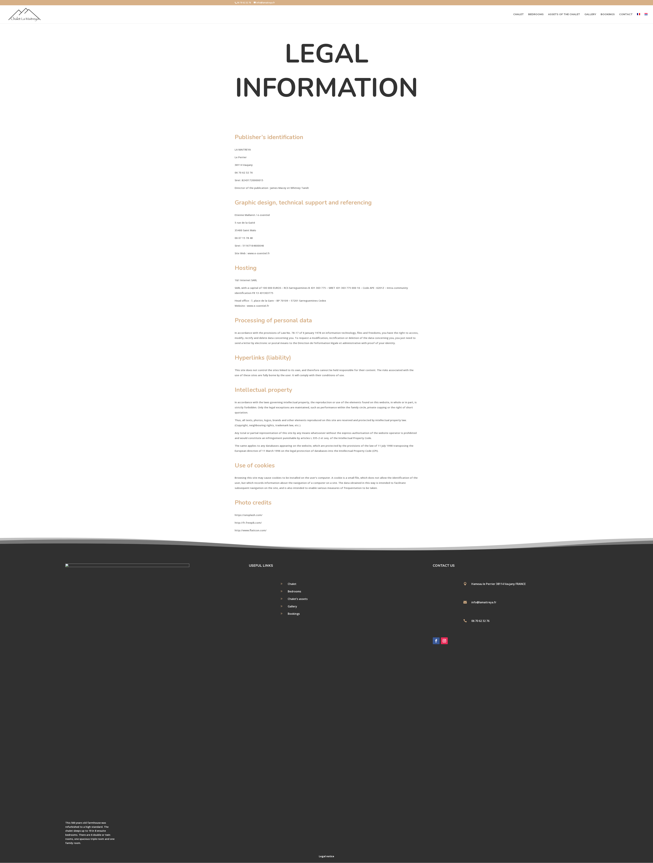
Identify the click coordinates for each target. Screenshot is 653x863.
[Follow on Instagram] (444, 640)
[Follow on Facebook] (436, 640)
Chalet (518, 14)
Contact (626, 14)
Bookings (608, 14)
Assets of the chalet (564, 14)
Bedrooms (536, 14)
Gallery (590, 14)
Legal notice (326, 856)
